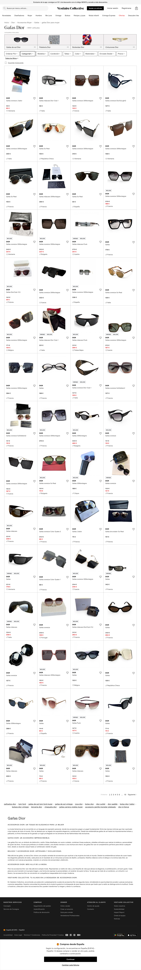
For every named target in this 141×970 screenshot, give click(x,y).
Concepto (7, 906)
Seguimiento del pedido (42, 906)
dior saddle (112, 804)
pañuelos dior (10, 804)
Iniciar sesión (112, 8)
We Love (48, 15)
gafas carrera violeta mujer (71, 807)
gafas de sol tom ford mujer (40, 804)
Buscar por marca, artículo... (17, 8)
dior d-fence (123, 807)
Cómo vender (65, 906)
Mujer (30, 15)
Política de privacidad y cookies (53, 935)
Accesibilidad (8, 935)
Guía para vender (66, 912)
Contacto (90, 909)
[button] (136, 8)
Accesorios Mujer (24, 22)
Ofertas (122, 15)
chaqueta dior (51, 807)
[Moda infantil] (101, 15)
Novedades (6, 15)
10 (125, 794)
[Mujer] (34, 15)
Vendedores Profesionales (69, 915)
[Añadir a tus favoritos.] (34, 98)
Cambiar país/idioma (70, 965)
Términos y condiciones (32, 935)
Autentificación (39, 909)
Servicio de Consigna (11, 909)
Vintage (58, 15)
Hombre (39, 15)
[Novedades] (13, 15)
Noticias (117, 919)
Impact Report (119, 912)
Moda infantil (94, 15)
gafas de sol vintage (64, 804)
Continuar (71, 959)
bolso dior (89, 804)
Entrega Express (108, 15)
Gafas (36, 22)
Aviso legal (18, 935)
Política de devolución (41, 912)
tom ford (22, 804)
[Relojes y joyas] (87, 15)
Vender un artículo (95, 8)
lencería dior (36, 807)
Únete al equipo (119, 915)
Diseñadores (19, 15)
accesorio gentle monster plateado (100, 807)
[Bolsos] (72, 15)
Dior (13, 22)
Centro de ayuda (93, 906)
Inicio (6, 22)
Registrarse (126, 8)
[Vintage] (63, 15)
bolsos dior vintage (20, 807)
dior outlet (100, 804)
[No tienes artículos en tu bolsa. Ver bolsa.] (136, 8)
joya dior (79, 804)
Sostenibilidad (119, 909)
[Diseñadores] (26, 15)
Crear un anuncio (66, 909)
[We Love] (54, 15)
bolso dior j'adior (127, 804)
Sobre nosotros (119, 906)
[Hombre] (43, 15)
